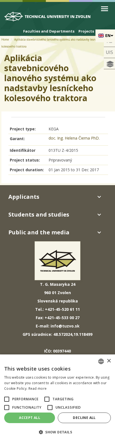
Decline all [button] (84, 417)
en (108, 35)
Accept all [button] (29, 417)
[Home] (50, 18)
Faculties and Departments (49, 31)
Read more (37, 388)
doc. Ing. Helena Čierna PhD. (74, 138)
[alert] (57, 398)
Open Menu (104, 8)
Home (5, 39)
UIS (109, 52)
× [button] (109, 361)
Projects (86, 31)
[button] (6, 399)
